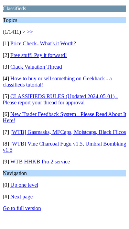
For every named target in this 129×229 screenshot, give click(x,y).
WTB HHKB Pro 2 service (40, 161)
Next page (21, 196)
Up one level (24, 185)
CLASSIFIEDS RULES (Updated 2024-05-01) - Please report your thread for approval (60, 99)
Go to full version (22, 208)
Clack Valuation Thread (36, 67)
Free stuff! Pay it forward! (38, 55)
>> (30, 32)
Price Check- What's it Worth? (43, 43)
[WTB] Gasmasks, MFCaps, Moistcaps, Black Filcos (68, 132)
